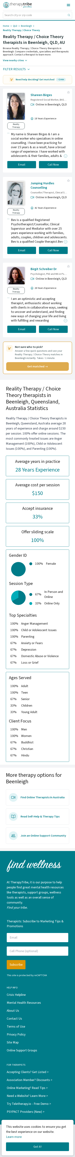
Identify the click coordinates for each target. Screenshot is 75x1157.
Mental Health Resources (24, 1002)
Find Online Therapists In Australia (43, 797)
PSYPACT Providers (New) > (25, 1112)
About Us (13, 1010)
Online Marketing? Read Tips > (27, 1088)
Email (21, 165)
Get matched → (37, 366)
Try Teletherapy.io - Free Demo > (29, 1104)
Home (6, 26)
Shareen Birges (41, 95)
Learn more (14, 1137)
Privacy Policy (16, 1034)
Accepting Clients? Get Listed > (28, 1072)
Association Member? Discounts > (29, 1080)
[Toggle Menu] (68, 5)
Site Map (13, 1042)
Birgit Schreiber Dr (44, 269)
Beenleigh (26, 26)
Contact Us (14, 1018)
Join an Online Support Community (43, 836)
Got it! (37, 1147)
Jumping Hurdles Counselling (42, 185)
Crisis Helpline (16, 995)
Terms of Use (16, 1026)
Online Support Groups (22, 1050)
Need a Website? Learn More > (27, 1096)
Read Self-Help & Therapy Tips (40, 817)
